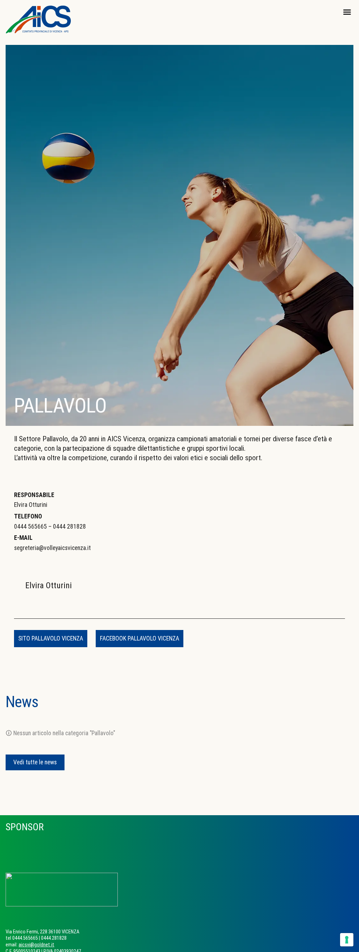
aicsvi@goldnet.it (36, 945)
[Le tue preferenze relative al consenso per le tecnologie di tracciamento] (346, 939)
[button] (347, 12)
